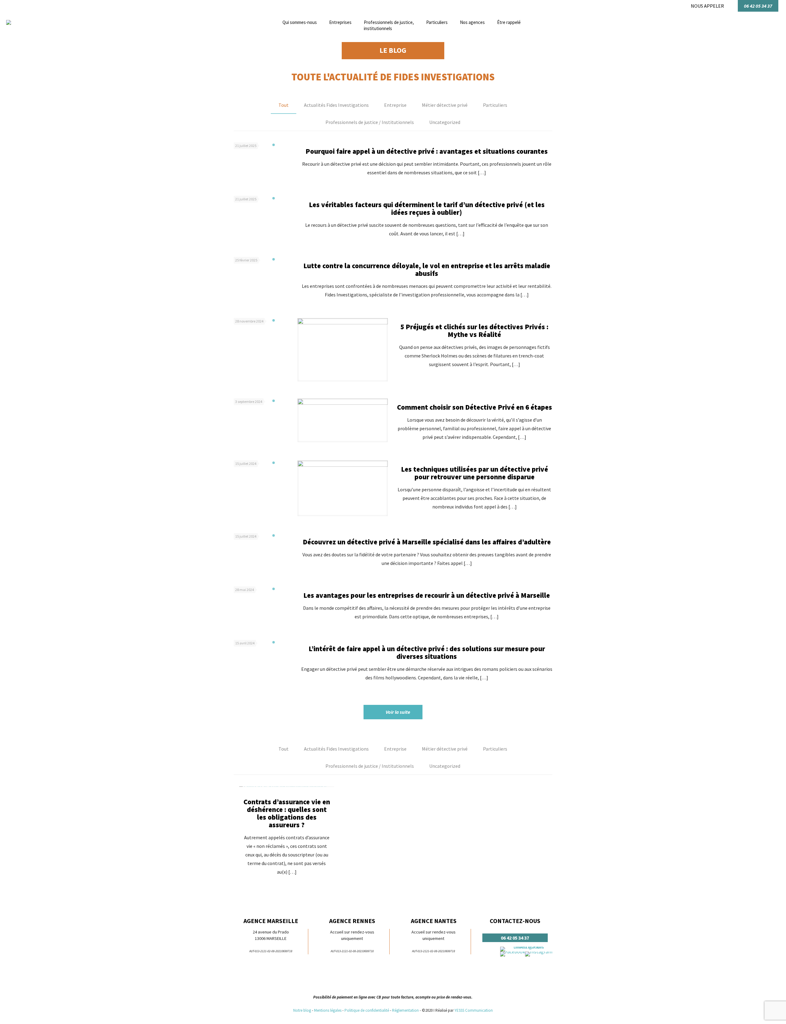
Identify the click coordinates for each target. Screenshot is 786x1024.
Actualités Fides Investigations (336, 105)
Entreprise (395, 105)
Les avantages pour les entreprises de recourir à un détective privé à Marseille (426, 595)
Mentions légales (327, 1010)
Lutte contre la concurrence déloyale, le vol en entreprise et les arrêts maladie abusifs (426, 269)
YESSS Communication (473, 1010)
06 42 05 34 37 (758, 6)
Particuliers (495, 105)
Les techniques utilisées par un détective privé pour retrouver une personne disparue (474, 473)
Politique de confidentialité (366, 1010)
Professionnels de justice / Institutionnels (369, 122)
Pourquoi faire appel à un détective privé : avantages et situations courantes (426, 151)
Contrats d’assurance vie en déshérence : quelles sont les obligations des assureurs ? (286, 813)
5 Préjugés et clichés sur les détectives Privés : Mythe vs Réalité (474, 330)
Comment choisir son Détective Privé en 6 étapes (474, 407)
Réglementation (406, 1010)
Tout (283, 105)
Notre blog (302, 1010)
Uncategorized (444, 122)
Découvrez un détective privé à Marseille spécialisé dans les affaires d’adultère (427, 541)
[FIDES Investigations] (8, 23)
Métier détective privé (445, 105)
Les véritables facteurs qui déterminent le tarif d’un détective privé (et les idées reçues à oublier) (427, 208)
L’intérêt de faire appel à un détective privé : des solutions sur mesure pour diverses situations (427, 652)
